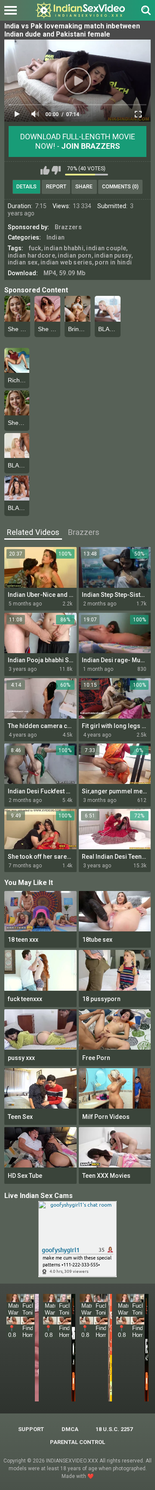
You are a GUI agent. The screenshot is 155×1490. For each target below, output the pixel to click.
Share (84, 187)
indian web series (66, 262)
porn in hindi (113, 262)
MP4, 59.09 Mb (64, 273)
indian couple (106, 248)
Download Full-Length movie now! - (77, 141)
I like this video (45, 170)
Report (56, 187)
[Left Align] (12, 10)
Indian (55, 237)
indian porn (74, 255)
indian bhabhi (64, 248)
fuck (35, 248)
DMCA (70, 1429)
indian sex (23, 262)
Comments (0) (120, 187)
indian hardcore (32, 255)
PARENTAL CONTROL (77, 1442)
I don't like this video (56, 170)
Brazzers (68, 227)
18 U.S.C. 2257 (114, 1429)
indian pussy (112, 255)
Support (31, 1429)
